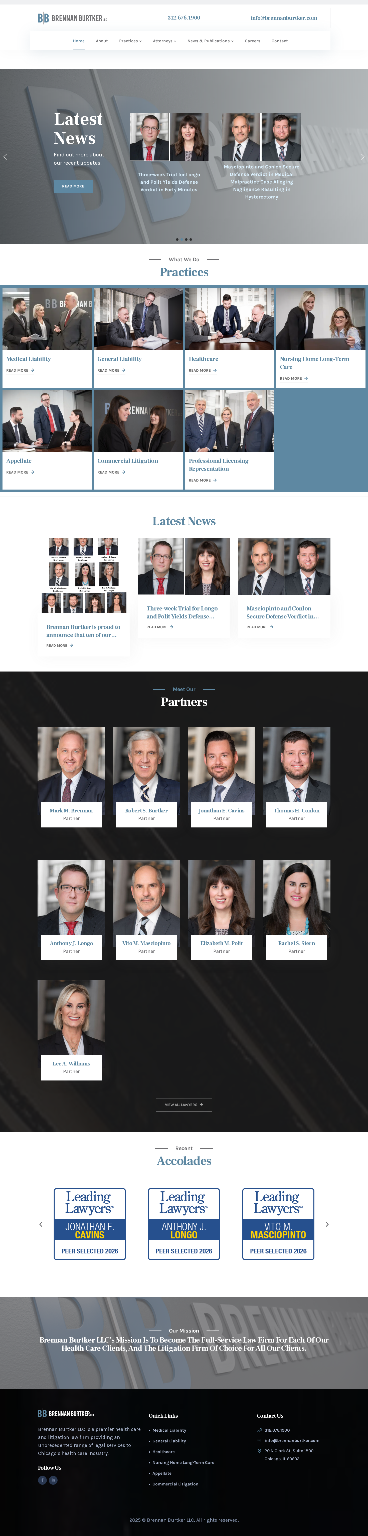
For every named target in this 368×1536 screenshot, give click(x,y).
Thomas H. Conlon (296, 810)
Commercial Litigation (127, 461)
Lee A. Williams (71, 1063)
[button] (5, 157)
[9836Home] (229, 421)
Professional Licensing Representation (219, 465)
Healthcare (203, 359)
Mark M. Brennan (71, 810)
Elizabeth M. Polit (222, 943)
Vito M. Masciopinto (146, 943)
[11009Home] (184, 566)
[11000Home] (284, 566)
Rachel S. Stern (296, 943)
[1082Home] (320, 319)
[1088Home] (229, 319)
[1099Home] (47, 319)
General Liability (119, 359)
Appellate (19, 461)
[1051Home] (138, 421)
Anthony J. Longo (71, 943)
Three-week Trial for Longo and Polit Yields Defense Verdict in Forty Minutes (169, 182)
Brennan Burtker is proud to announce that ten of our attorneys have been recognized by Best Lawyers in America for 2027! (83, 631)
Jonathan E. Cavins (221, 810)
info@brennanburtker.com (284, 18)
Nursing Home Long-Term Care (183, 1462)
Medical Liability (28, 359)
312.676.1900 (184, 17)
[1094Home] (138, 319)
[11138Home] (84, 575)
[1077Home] (47, 421)
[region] (184, 156)
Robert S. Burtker (146, 810)
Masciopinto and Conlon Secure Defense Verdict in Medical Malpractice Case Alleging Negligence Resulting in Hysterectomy (261, 182)
